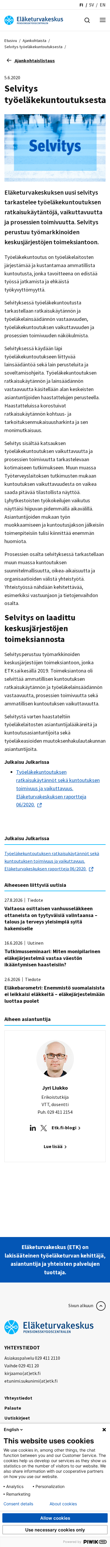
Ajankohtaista (34, 40)
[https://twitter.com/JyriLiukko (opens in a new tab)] (43, 1127)
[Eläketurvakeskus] (33, 20)
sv (91, 5)
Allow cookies (55, 1518)
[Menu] (103, 20)
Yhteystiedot (18, 1398)
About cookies (63, 1503)
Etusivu (10, 40)
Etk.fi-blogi (64, 1127)
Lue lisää (53, 1146)
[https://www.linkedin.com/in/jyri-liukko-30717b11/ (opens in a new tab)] (33, 1127)
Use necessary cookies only (55, 1530)
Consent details (18, 1503)
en (103, 5)
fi (81, 5)
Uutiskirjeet (17, 1418)
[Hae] (87, 19)
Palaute (12, 1408)
